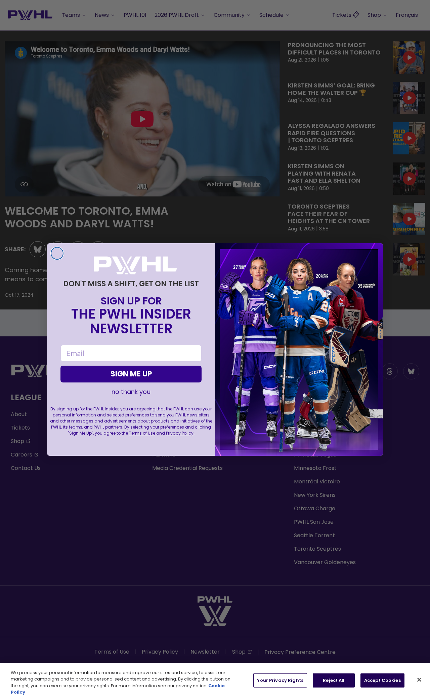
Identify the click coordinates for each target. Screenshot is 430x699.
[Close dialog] (57, 253)
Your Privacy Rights (280, 680)
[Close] (419, 679)
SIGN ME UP (131, 374)
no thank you (131, 392)
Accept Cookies (382, 680)
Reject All (333, 680)
